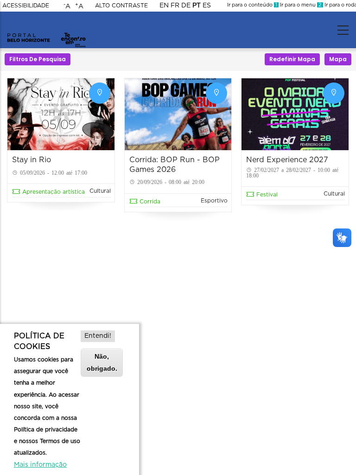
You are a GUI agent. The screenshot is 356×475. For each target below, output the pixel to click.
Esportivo (214, 200)
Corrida (150, 201)
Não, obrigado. (102, 362)
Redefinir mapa (292, 59)
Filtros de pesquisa (37, 59)
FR (175, 5)
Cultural (100, 191)
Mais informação (40, 465)
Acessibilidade (25, 5)
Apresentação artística (53, 192)
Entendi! (97, 336)
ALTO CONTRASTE (121, 5)
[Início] (46, 28)
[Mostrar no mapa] (99, 93)
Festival (267, 194)
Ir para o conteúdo (252, 4)
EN (164, 5)
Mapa (338, 59)
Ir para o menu (300, 4)
